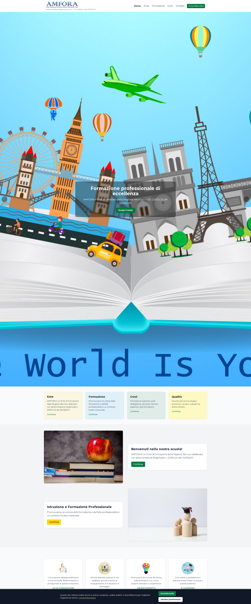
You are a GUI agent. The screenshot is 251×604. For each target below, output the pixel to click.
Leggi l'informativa (87, 598)
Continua (138, 464)
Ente (146, 6)
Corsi (170, 6)
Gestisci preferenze (171, 599)
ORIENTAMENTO (146, 588)
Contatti (180, 6)
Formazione (158, 6)
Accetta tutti (167, 593)
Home (137, 6)
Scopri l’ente (125, 210)
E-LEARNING (188, 588)
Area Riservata (196, 6)
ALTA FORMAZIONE (63, 588)
